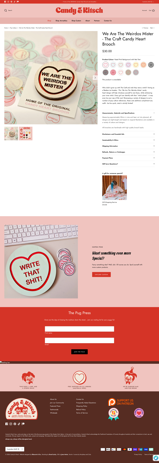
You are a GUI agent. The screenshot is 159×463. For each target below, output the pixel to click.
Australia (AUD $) (147, 2)
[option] (51, 77)
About (87, 20)
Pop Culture (13, 28)
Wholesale (53, 413)
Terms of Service (82, 413)
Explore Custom (101, 275)
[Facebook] (5, 1)
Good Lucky (52, 454)
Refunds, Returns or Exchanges (113, 152)
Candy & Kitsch (14, 454)
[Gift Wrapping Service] (114, 187)
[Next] (95, 77)
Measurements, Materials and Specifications (118, 113)
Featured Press (55, 406)
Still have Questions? (110, 164)
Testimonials (54, 409)
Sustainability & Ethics (110, 140)
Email (47, 344)
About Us (53, 399)
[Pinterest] (11, 1)
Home (6, 28)
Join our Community (57, 403)
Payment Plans (107, 158)
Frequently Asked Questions (86, 403)
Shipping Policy (81, 406)
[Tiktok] (14, 1)
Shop (49, 20)
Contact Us (108, 20)
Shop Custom (76, 20)
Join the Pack (79, 352)
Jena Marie (64, 454)
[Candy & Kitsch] (79, 10)
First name (48, 333)
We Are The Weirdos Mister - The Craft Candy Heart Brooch (36, 28)
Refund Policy (81, 409)
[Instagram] (8, 1)
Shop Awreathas (61, 20)
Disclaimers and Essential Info (113, 134)
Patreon (97, 20)
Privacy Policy (138, 454)
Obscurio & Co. (36, 454)
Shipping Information (110, 146)
